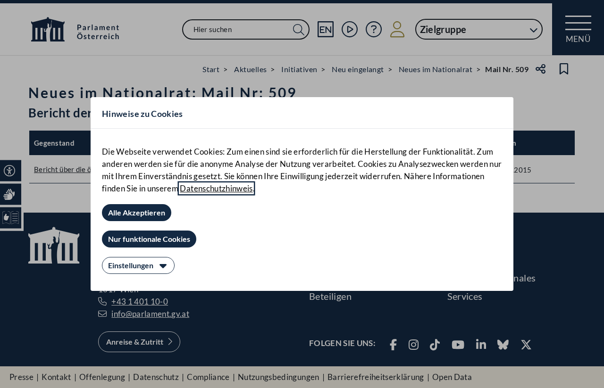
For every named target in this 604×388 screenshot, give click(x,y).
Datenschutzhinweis (216, 188)
